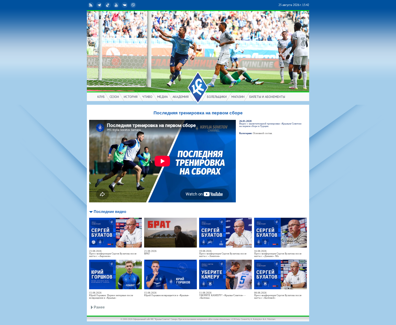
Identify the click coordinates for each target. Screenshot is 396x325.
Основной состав (262, 133)
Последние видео (110, 212)
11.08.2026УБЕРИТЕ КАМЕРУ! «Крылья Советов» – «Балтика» (222, 295)
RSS (94, 5)
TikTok (111, 5)
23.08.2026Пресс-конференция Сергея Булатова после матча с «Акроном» (113, 253)
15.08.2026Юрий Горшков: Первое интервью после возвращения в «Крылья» (111, 295)
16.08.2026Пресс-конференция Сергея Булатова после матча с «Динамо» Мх (278, 253)
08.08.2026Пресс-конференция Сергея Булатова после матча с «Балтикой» (278, 295)
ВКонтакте (128, 5)
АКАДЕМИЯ (181, 97)
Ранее (99, 307)
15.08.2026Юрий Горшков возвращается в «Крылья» (166, 294)
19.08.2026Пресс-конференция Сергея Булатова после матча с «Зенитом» (223, 253)
